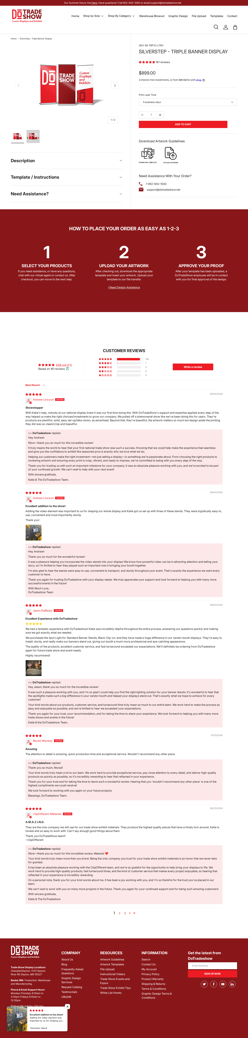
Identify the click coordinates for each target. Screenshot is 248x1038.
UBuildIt (66, 996)
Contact (232, 16)
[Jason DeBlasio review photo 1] (33, 668)
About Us (67, 959)
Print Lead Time (147, 94)
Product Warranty (153, 979)
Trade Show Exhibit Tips (115, 988)
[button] (235, 27)
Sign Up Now (212, 973)
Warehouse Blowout (151, 16)
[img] (33, 394)
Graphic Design (178, 16)
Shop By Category (119, 15)
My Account (149, 969)
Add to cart (183, 124)
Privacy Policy (150, 974)
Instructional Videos (112, 974)
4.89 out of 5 (64, 365)
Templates (216, 16)
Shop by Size (91, 15)
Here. (94, 2)
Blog (64, 964)
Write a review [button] (193, 367)
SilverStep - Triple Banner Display (36, 39)
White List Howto (111, 992)
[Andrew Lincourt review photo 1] (33, 533)
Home (75, 16)
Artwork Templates (112, 964)
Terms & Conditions (154, 988)
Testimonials (69, 992)
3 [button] (125, 913)
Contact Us (149, 964)
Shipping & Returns (153, 984)
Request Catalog (71, 987)
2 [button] (119, 913)
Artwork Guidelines (112, 959)
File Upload (199, 16)
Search (146, 959)
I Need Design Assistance (124, 287)
